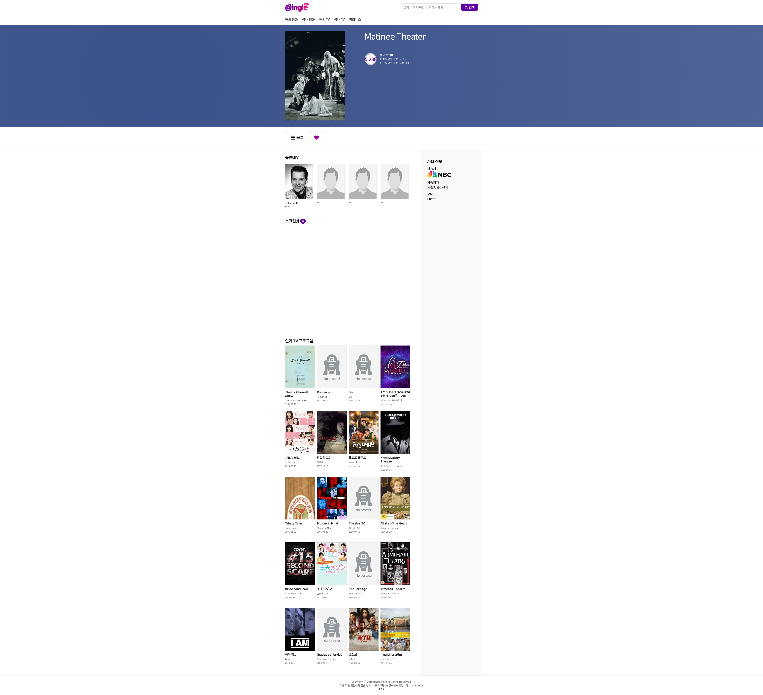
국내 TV (339, 19)
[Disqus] (348, 280)
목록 (300, 137)
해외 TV (324, 19)
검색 (472, 7)
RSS (381, 689)
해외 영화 (291, 19)
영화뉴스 (355, 19)
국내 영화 (308, 19)
